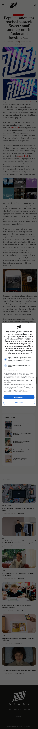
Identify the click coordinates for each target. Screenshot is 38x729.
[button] (19, 370)
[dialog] (19, 364)
